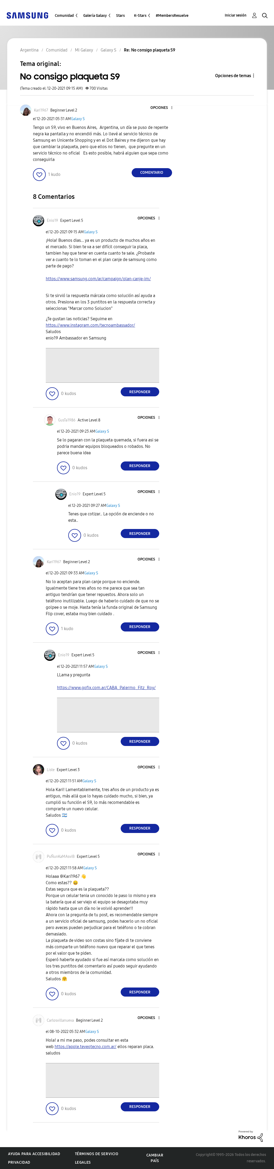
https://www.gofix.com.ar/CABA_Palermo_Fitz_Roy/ (106, 687)
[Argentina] (27, 15)
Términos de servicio (97, 1154)
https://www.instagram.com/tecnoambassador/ (90, 325)
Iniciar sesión (235, 15)
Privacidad (19, 1162)
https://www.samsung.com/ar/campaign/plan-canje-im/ (98, 278)
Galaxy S (78, 119)
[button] (162, 107)
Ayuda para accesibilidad (34, 1154)
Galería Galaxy (95, 15)
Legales (83, 1162)
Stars (120, 15)
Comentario (151, 172)
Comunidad (64, 15)
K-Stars (140, 15)
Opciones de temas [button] (233, 75)
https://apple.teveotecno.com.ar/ (85, 1046)
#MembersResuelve (172, 15)
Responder (139, 392)
